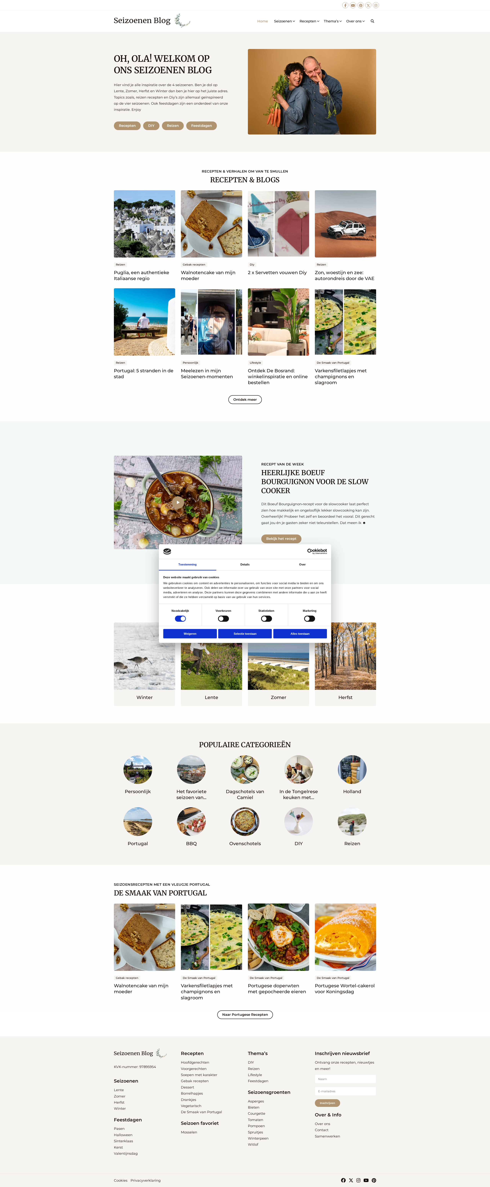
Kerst (118, 1147)
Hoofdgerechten (195, 1062)
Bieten (253, 1107)
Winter (120, 1108)
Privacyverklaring (146, 1180)
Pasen (119, 1129)
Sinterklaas (123, 1141)
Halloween (123, 1135)
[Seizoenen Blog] (153, 21)
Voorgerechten (194, 1069)
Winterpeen (258, 1138)
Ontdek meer (245, 400)
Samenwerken (327, 1136)
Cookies (120, 1180)
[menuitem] (262, 21)
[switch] (223, 619)
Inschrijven (327, 1103)
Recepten (308, 21)
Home (262, 21)
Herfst (119, 1102)
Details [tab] (245, 564)
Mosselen (189, 1132)
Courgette (256, 1113)
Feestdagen (201, 126)
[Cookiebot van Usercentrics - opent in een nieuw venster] (310, 551)
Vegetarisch (191, 1106)
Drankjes (188, 1100)
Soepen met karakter (199, 1075)
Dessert (187, 1087)
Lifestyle (255, 1075)
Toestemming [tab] (187, 564)
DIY (151, 126)
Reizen (173, 126)
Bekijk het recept (281, 539)
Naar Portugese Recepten (245, 1015)
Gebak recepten (195, 1081)
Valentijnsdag (126, 1153)
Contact (321, 1130)
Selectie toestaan (245, 633)
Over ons (354, 21)
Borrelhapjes (192, 1093)
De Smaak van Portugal (201, 1112)
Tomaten (255, 1120)
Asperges (256, 1101)
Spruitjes (255, 1132)
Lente (119, 1090)
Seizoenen (283, 21)
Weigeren (190, 633)
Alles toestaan (300, 633)
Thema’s (331, 21)
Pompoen (256, 1126)
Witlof (253, 1144)
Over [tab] (302, 564)
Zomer (119, 1096)
